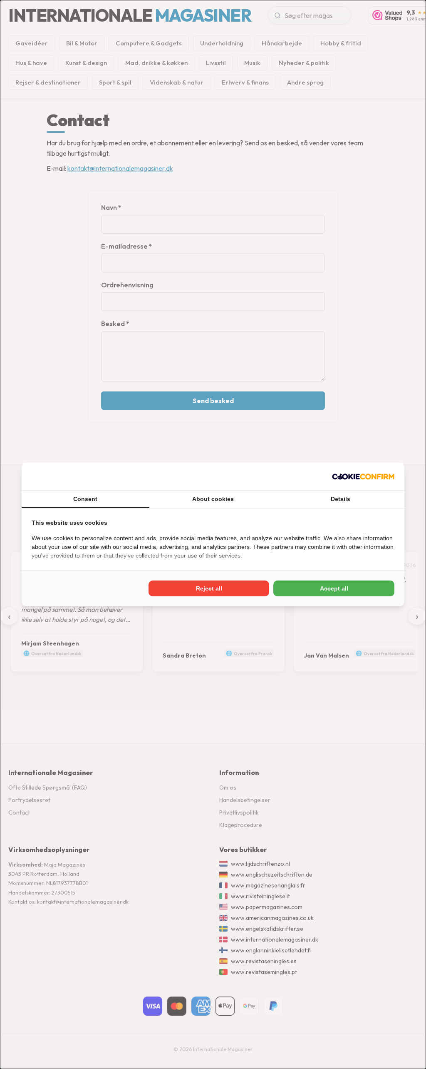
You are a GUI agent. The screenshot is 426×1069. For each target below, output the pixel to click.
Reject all (209, 588)
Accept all (334, 588)
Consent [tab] (85, 499)
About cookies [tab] (213, 499)
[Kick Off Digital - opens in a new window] (363, 476)
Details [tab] (340, 499)
